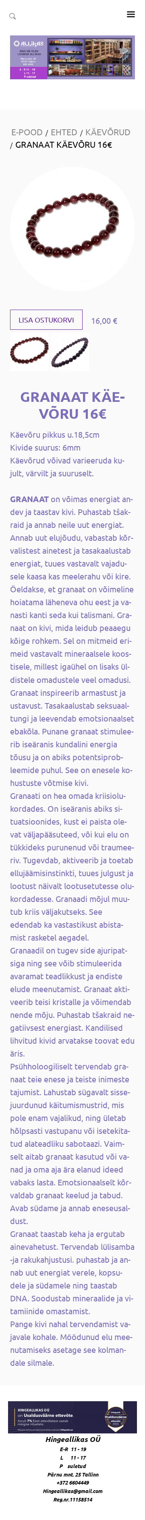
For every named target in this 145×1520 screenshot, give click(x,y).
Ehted (64, 131)
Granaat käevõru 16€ (63, 144)
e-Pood (27, 131)
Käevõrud (107, 131)
